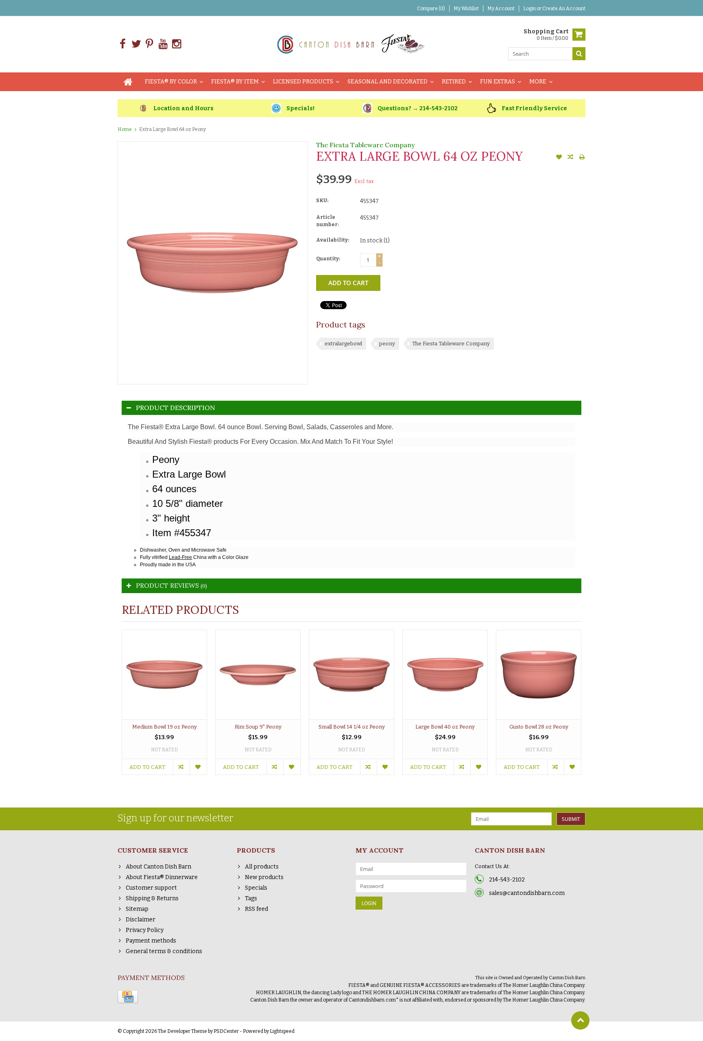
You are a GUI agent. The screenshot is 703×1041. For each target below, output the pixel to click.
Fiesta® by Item (235, 81)
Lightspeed (282, 1031)
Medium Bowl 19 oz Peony (164, 727)
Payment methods (151, 940)
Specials (256, 887)
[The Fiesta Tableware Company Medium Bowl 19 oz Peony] (164, 674)
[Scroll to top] (580, 1020)
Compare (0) (431, 8)
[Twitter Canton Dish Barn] (136, 44)
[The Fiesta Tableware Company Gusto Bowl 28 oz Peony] (538, 674)
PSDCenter (226, 1031)
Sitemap (137, 909)
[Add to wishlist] (559, 157)
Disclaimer (140, 919)
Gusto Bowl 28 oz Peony (538, 727)
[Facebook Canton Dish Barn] (123, 44)
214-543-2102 (507, 879)
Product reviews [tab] (171, 585)
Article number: (327, 220)
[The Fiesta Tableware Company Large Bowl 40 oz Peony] (445, 674)
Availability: (332, 240)
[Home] (128, 82)
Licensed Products (303, 81)
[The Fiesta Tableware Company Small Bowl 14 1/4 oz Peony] (351, 674)
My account (501, 8)
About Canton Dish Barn (158, 866)
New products (264, 877)
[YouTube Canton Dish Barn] (163, 44)
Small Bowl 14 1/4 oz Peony (352, 727)
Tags (251, 898)
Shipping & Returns (152, 898)
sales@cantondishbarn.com (527, 893)
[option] (164, 706)
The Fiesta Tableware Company (365, 145)
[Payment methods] (128, 996)
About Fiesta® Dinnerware (162, 877)
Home (125, 129)
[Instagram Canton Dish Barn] (176, 44)
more (537, 81)
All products (262, 866)
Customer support (151, 887)
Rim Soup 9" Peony (258, 727)
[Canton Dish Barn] (352, 43)
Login (530, 8)
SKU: (322, 200)
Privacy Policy (145, 930)
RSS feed (256, 909)
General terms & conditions (164, 951)
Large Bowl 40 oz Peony (445, 727)
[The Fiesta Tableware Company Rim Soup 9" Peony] (258, 674)
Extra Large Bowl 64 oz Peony (172, 129)
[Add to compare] (570, 157)
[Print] (581, 157)
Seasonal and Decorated (387, 81)
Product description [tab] (175, 408)
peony (387, 343)
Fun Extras (497, 81)
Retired (454, 81)
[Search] (578, 53)
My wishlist (466, 8)
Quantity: (328, 259)
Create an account (563, 8)
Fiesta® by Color (171, 81)
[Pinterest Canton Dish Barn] (149, 44)
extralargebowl (343, 343)
